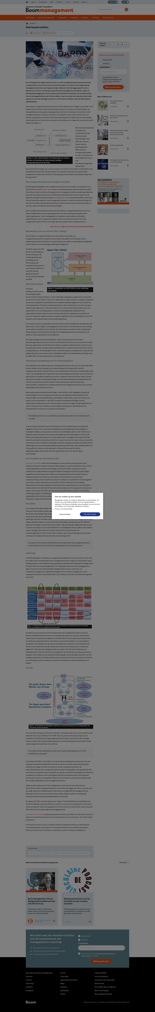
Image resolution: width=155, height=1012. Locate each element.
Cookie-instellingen (65, 514)
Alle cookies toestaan (90, 514)
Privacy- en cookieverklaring (63, 509)
